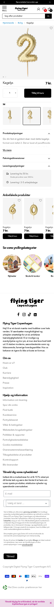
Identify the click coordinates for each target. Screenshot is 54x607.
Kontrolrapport (10, 459)
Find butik (8, 410)
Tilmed (10, 556)
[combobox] (27, 503)
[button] (4, 9)
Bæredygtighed (11, 378)
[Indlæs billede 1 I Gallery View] (3, 76)
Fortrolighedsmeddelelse (15, 440)
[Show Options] (46, 503)
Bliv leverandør (10, 464)
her (16, 601)
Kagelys (6, 227)
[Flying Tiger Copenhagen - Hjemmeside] (27, 302)
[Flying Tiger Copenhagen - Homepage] (21, 9)
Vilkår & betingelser (13, 425)
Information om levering (15, 400)
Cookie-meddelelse (12, 444)
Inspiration (8, 387)
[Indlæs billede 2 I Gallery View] (5, 76)
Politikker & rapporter (14, 435)
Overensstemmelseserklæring (18, 449)
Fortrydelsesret (10, 420)
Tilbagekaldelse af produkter (17, 454)
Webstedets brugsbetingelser (17, 430)
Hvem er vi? (9, 363)
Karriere (7, 373)
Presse (6, 383)
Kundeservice (9, 415)
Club (5, 368)
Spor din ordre (10, 405)
